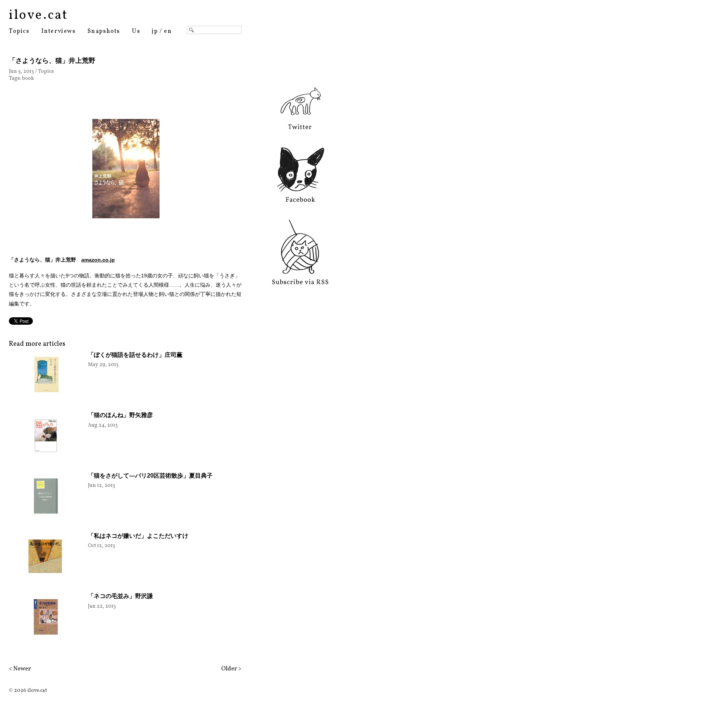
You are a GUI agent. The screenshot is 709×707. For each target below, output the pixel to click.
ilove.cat (38, 15)
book (28, 78)
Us (136, 31)
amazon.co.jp (98, 260)
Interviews (58, 31)
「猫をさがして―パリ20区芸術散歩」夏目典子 (150, 475)
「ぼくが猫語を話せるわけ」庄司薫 (135, 355)
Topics (19, 31)
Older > (231, 669)
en (168, 31)
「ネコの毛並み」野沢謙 (120, 596)
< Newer (20, 669)
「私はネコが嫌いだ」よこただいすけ (138, 536)
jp (155, 31)
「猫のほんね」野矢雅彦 (120, 415)
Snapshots (104, 31)
